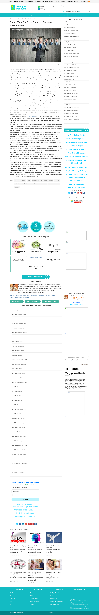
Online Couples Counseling (18, 328)
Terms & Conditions (54, 604)
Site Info (15, 1)
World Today (44, 1)
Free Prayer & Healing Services (19, 409)
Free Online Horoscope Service (19, 449)
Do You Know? (22, 1)
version (50, 183)
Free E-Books (26, 297)
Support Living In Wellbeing (56, 601)
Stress (42, 15)
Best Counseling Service (17, 319)
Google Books (26, 295)
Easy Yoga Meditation (17, 391)
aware (29, 180)
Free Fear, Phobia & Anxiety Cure (19, 382)
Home (11, 1)
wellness (16, 187)
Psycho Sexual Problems (76, 149)
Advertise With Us (76, 181)
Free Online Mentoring (76, 153)
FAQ (11, 604)
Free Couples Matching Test (18, 368)
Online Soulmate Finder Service (19, 454)
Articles (81, 15)
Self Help (22, 15)
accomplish (17, 180)
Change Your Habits (50, 301)
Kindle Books (34, 295)
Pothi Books (47, 295)
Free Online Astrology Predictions (19, 445)
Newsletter (12, 592)
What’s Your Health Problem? (18, 418)
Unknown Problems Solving (76, 156)
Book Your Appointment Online (18, 310)
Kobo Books (41, 295)
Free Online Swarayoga (17, 400)
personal (56, 180)
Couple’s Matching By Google (76, 171)
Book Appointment (33, 301)
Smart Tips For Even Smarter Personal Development (32, 183)
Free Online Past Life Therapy (18, 459)
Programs (12, 595)
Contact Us (76, 1)
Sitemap (51, 612)
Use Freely (57, 1)
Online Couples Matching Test (76, 167)
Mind (69, 15)
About (11, 601)
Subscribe (25, 499)
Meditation (55, 15)
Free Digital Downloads (25, 516)
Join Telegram (43, 9)
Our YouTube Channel (55, 595)
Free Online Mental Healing (18, 350)
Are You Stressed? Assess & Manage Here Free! (25, 505)
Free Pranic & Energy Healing (18, 373)
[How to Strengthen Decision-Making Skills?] (18, 569)
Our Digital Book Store (55, 592)
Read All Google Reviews (76, 304)
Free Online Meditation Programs (19, 395)
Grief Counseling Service (76, 139)
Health (36, 15)
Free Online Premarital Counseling (19, 332)
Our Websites (30, 1)
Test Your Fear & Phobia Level (76, 174)
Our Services (37, 1)
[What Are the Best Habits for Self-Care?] (54, 542)
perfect (51, 180)
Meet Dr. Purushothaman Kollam (19, 468)
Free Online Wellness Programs (19, 422)
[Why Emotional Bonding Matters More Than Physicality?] (36, 569)
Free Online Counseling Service (19, 314)
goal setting (44, 180)
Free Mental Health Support (18, 431)
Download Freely (34, 598)
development (35, 180)
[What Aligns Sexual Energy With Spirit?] (54, 569)
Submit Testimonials (34, 601)
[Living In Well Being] (19, 9)
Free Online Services (35, 592)
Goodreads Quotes (85, 364)
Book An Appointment (25, 513)
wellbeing (56, 183)
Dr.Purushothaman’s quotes (76, 357)
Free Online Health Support (18, 413)
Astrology (32, 595)
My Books (12, 295)
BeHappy (63, 15)
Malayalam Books (18, 297)
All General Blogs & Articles (19, 18)
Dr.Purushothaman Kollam (76, 360)
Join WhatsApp (43, 6)
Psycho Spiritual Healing (17, 337)
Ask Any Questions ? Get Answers (19, 463)
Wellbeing (29, 15)
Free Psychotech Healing (17, 341)
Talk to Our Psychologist (17, 355)
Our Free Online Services (25, 510)
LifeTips (48, 15)
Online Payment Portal (76, 177)
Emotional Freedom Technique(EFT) (20, 359)
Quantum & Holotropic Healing (18, 346)
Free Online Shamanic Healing (18, 404)
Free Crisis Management (76, 146)
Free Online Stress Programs (18, 386)
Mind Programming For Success (19, 364)
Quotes (75, 15)
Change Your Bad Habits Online (19, 323)
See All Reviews (76, 302)
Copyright (32, 604)
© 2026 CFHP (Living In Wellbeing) (16, 612)
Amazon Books (19, 295)
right (15, 183)
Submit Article (16, 301)
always (24, 180)
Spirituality (51, 1)
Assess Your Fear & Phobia (18, 377)
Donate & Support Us (76, 184)
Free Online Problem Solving (18, 427)
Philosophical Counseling (76, 142)
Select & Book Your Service (18, 472)
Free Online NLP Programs (18, 441)
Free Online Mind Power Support (19, 436)
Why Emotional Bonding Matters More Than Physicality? (34, 574)
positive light (32, 116)
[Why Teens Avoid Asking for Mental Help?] (36, 542)
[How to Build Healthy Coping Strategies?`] (18, 542)
